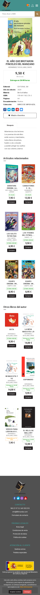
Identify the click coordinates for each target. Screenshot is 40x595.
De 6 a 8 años (23, 93)
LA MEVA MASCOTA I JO (28, 330)
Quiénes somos (20, 549)
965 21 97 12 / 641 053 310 (20, 508)
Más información (26, 587)
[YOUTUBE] (25, 498)
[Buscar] (37, 14)
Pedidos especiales (20, 552)
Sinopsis (10, 125)
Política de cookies (20, 537)
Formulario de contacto (20, 515)
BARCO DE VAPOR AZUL (26, 104)
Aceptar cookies (15, 592)
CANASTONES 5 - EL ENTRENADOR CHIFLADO (28, 187)
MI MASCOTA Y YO (12, 377)
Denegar (27, 592)
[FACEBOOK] (14, 498)
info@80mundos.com (20, 512)
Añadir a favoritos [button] (18, 115)
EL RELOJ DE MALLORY (28, 432)
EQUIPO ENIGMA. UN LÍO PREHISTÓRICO (28, 282)
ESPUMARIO (28, 380)
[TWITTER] (18, 498)
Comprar (12, 202)
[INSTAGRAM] (22, 498)
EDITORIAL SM (23, 87)
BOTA (11, 329)
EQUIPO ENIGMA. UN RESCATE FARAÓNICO (12, 282)
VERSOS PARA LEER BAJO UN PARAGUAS (12, 430)
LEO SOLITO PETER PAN (12, 235)
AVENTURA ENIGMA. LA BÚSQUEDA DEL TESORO (12, 187)
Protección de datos (20, 534)
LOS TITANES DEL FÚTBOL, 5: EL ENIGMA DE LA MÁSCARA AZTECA (28, 234)
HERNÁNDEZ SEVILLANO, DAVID (20, 67)
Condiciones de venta (20, 530)
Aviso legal (20, 527)
